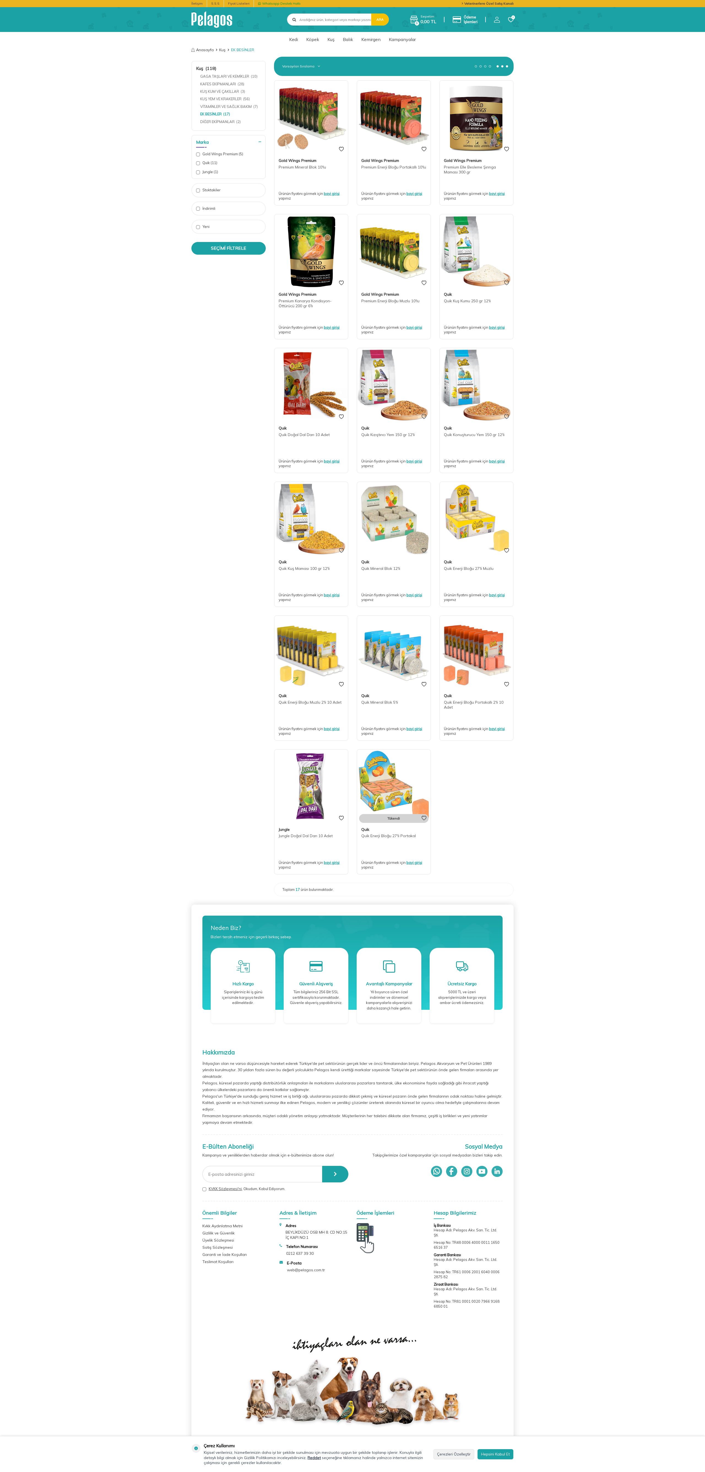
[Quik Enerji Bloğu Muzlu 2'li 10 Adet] (311, 652)
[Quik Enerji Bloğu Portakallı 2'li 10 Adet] (476, 652)
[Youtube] (481, 1171)
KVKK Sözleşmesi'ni (225, 1189)
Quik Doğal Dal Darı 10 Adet (304, 434)
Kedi (293, 39)
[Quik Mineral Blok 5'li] (393, 652)
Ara (380, 19)
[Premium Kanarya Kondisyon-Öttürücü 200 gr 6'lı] (311, 251)
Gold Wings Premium (222, 154)
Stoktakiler (211, 190)
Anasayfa (205, 49)
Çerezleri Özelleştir (454, 1454)
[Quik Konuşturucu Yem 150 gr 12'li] (476, 384)
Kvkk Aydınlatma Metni (222, 1225)
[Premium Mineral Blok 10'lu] (311, 117)
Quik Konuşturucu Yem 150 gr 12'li (474, 434)
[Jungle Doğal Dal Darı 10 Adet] (311, 786)
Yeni (206, 226)
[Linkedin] (497, 1171)
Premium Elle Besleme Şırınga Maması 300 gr (470, 170)
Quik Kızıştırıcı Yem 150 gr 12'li (388, 434)
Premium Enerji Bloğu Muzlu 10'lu (390, 300)
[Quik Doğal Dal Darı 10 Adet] (311, 384)
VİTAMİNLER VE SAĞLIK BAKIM (229, 106)
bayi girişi (332, 193)
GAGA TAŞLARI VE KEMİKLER (228, 76)
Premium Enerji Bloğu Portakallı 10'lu (393, 167)
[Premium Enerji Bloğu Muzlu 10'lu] (393, 251)
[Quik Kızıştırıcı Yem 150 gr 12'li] (393, 384)
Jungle (210, 172)
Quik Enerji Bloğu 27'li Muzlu (469, 568)
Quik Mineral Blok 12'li (380, 568)
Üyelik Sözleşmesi (218, 1240)
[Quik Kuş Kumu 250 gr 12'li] (476, 251)
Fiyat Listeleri (239, 3)
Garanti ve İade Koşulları (224, 1254)
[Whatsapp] (436, 1171)
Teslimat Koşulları (218, 1261)
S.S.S (215, 3)
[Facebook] (451, 1171)
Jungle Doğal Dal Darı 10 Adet (306, 835)
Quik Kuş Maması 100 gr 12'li (304, 568)
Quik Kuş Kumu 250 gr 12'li (467, 300)
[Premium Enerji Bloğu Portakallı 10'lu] (393, 117)
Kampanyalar (402, 39)
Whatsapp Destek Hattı (281, 3)
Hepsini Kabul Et (495, 1454)
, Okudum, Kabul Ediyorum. (247, 1189)
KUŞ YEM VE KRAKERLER (225, 99)
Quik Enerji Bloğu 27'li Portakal (388, 835)
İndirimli (208, 208)
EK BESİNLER (215, 114)
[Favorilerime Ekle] (341, 149)
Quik (209, 162)
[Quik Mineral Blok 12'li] (393, 518)
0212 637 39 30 (300, 1253)
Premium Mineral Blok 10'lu (302, 167)
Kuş (331, 39)
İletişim (197, 3)
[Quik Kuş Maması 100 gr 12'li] (311, 518)
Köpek (312, 39)
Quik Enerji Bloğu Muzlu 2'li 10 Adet (310, 702)
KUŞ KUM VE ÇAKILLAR (222, 91)
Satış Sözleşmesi (217, 1247)
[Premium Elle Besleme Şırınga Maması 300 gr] (476, 117)
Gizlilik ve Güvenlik (218, 1233)
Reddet (314, 1457)
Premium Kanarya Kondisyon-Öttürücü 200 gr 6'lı (305, 303)
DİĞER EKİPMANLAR (220, 121)
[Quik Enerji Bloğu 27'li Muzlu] (476, 518)
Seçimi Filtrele (228, 248)
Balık (348, 39)
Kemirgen (371, 39)
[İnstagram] (466, 1171)
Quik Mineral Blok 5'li (379, 702)
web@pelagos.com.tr (306, 1269)
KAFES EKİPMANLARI (222, 84)
